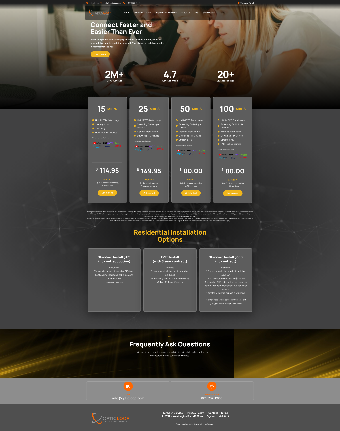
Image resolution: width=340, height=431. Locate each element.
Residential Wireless (166, 13)
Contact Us (209, 13)
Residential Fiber (142, 13)
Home (126, 13)
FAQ (196, 13)
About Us (185, 13)
